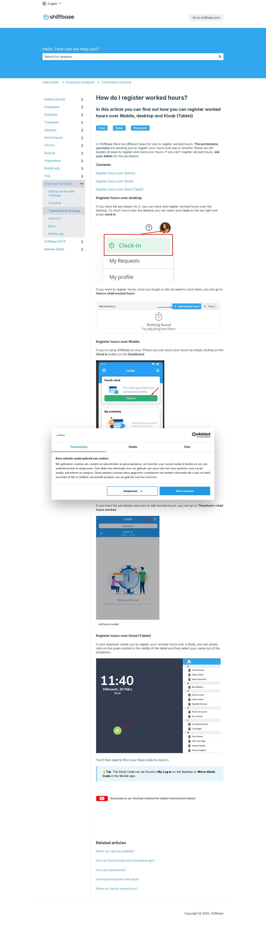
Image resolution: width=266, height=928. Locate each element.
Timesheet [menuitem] (51, 122)
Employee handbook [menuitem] (58, 183)
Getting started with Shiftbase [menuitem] (61, 193)
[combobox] (130, 56)
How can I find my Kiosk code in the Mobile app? (125, 860)
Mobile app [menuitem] (52, 168)
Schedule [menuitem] (50, 114)
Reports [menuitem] (49, 153)
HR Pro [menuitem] (49, 145)
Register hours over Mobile (115, 181)
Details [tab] (133, 446)
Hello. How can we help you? (71, 49)
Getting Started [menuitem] (54, 99)
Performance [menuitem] (53, 137)
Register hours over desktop (115, 173)
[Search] (220, 56)
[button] (82, 99)
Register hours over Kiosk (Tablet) (119, 189)
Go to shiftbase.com (206, 17)
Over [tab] (187, 446)
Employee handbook (80, 82)
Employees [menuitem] (51, 107)
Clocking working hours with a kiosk (117, 879)
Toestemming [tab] (78, 446)
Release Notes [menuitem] (54, 249)
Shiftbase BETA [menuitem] (55, 241)
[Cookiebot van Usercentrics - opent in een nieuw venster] (194, 435)
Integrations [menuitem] (52, 160)
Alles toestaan (185, 491)
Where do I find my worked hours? (117, 888)
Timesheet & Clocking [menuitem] (64, 211)
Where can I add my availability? (115, 851)
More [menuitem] (52, 226)
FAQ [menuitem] (47, 176)
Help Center (51, 82)
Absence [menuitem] (50, 130)
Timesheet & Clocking (116, 82)
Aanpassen (130, 491)
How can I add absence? (111, 870)
